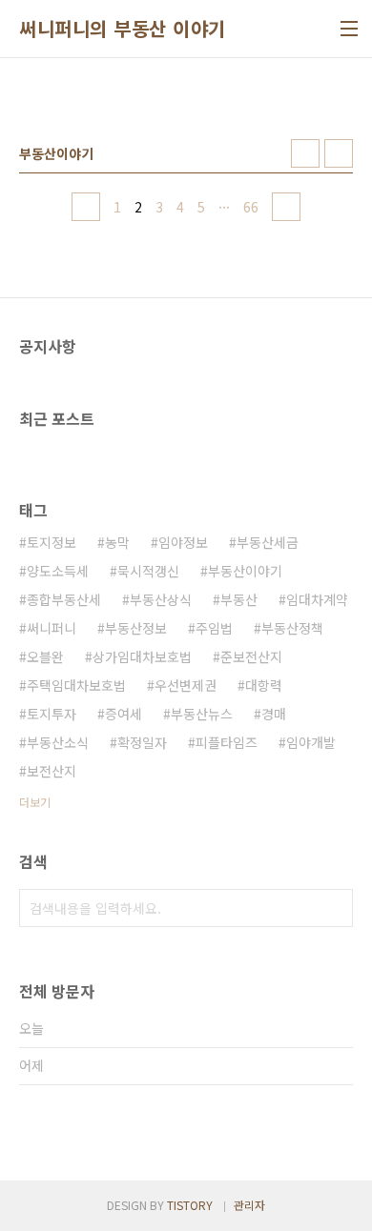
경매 (273, 713)
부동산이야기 (245, 570)
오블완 (45, 656)
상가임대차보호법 (142, 656)
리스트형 (338, 153)
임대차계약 (317, 599)
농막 (117, 542)
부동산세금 (268, 542)
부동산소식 (58, 742)
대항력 (263, 685)
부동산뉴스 (202, 713)
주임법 (214, 627)
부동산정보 (136, 627)
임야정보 (183, 542)
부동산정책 (292, 627)
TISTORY (190, 1205)
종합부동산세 (64, 599)
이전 (86, 206)
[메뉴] (349, 28)
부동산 (239, 599)
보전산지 (51, 770)
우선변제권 (186, 685)
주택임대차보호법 (76, 685)
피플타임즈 (227, 742)
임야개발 (311, 742)
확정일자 (142, 742)
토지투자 (51, 713)
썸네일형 (305, 153)
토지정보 (51, 542)
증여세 (123, 713)
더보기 (35, 802)
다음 (286, 206)
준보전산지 (251, 656)
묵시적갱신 (148, 570)
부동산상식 (161, 599)
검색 (334, 908)
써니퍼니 (51, 627)
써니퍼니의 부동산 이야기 (122, 28)
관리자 (249, 1205)
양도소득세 (58, 570)
